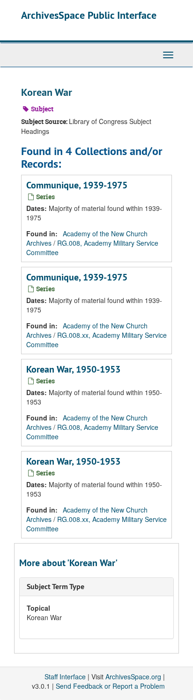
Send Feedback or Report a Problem (110, 686)
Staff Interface (65, 676)
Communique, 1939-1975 (76, 185)
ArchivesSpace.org (133, 676)
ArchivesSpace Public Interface (88, 15)
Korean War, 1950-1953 (73, 369)
